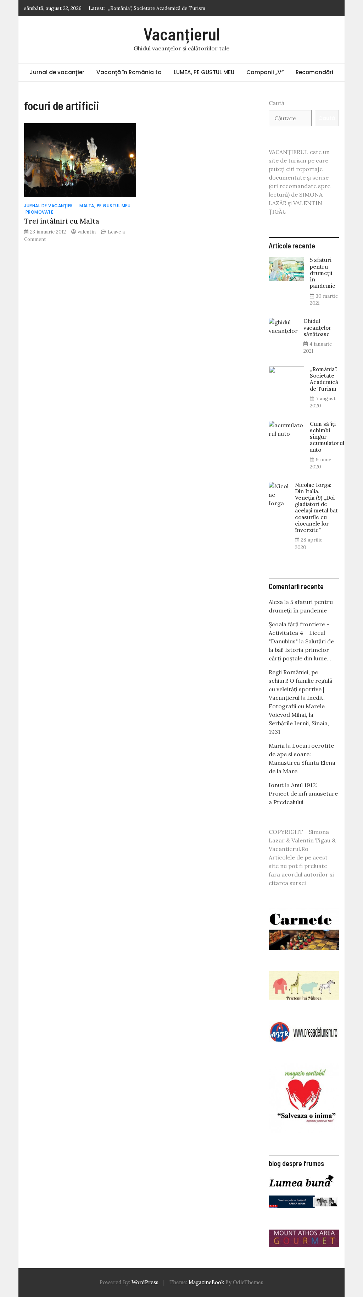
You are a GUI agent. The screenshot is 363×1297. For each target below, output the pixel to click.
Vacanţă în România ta (129, 72)
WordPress (145, 1282)
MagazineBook (206, 1282)
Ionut (276, 784)
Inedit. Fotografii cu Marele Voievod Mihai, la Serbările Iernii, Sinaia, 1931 (299, 714)
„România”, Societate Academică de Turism (156, 8)
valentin (87, 232)
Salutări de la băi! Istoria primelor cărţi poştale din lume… (301, 650)
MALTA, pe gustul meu (104, 206)
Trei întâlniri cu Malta (61, 220)
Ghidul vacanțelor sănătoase (317, 327)
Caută (276, 102)
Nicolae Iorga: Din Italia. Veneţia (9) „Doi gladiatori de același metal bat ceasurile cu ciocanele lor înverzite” (316, 508)
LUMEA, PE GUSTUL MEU (204, 72)
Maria (277, 745)
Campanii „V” (265, 72)
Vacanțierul (182, 33)
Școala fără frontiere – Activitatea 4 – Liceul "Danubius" (299, 633)
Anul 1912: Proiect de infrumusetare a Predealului (303, 793)
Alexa (276, 601)
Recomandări (314, 72)
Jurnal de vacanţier (57, 72)
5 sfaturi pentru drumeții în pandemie (322, 273)
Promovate (40, 212)
